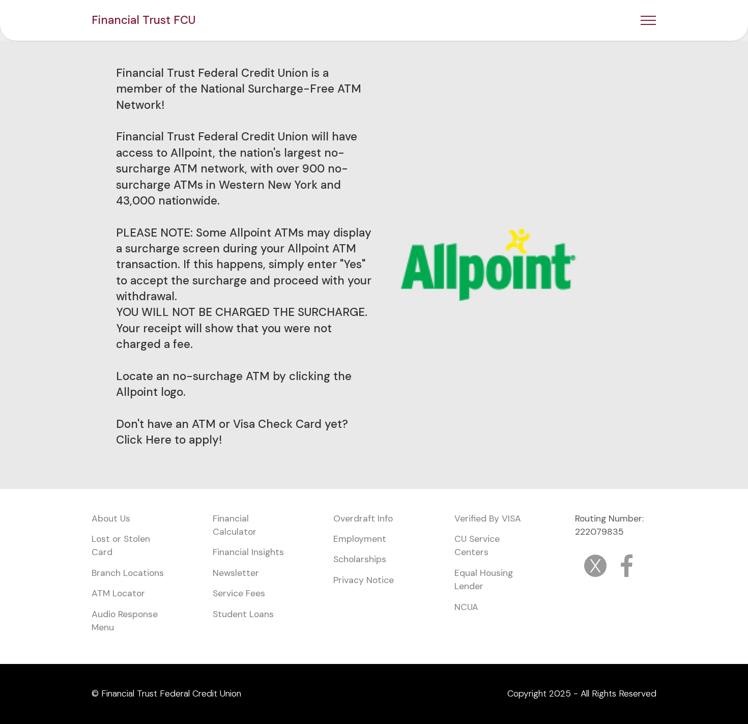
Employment (359, 538)
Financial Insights (248, 552)
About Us (111, 518)
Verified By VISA (487, 518)
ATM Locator (118, 593)
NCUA (466, 607)
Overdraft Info (363, 518)
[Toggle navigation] (648, 20)
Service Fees (239, 593)
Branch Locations (128, 572)
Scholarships (361, 559)
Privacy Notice (363, 580)
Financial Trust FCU (143, 20)
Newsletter (236, 572)
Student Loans (243, 614)
